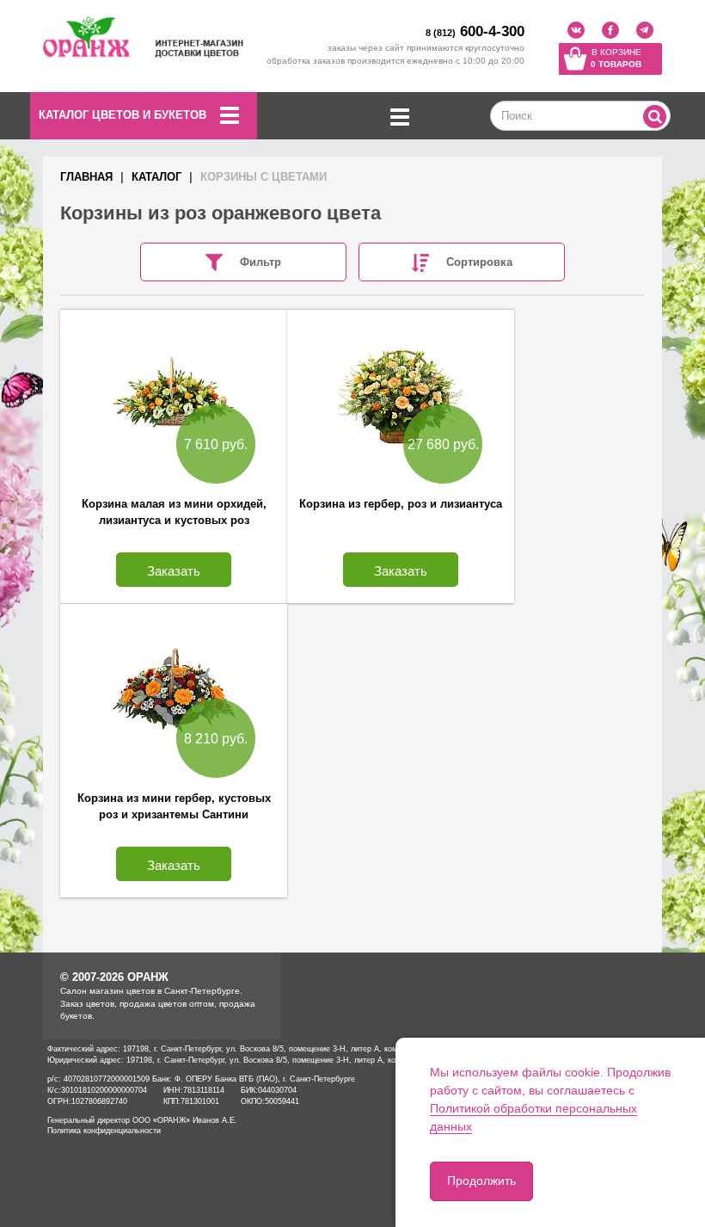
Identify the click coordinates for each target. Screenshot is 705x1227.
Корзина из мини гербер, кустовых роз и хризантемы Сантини (174, 806)
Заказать (173, 571)
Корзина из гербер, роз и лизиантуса (400, 503)
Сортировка (479, 262)
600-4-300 (475, 31)
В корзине (616, 58)
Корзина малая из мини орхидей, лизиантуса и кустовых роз (174, 512)
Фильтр (260, 262)
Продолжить (481, 1180)
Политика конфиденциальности (104, 1130)
